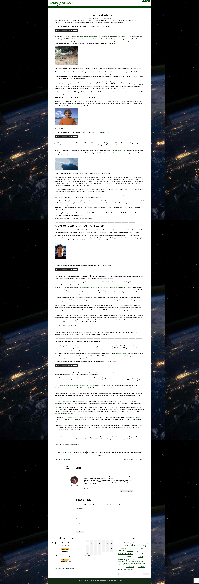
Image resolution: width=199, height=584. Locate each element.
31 (99, 553)
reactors (120, 567)
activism (126, 543)
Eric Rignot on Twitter (79, 219)
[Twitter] (145, 1)
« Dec (85, 555)
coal (119, 548)
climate (127, 545)
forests (132, 557)
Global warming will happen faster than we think (74, 84)
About (55, 7)
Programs (61, 7)
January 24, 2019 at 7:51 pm (127, 491)
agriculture (133, 543)
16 (95, 548)
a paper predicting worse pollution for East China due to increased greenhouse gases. (105, 288)
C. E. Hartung (90, 581)
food (128, 557)
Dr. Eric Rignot (87, 104)
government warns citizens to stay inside (115, 37)
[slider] (75, 30)
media (141, 559)
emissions (130, 551)
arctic (63, 452)
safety (124, 567)
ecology (82, 452)
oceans (134, 561)
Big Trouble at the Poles (62, 459)
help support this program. (128, 439)
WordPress (116, 581)
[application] (66, 30)
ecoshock (90, 452)
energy (136, 551)
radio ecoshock (135, 452)
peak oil (141, 561)
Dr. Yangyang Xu (132, 236)
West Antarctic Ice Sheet (118, 151)
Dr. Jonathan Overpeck (83, 411)
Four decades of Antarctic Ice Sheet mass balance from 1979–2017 (86, 195)
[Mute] (71, 30)
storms (147, 567)
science (99, 455)
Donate (87, 7)
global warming (111, 452)
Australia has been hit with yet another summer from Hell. (82, 37)
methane (146, 559)
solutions (141, 567)
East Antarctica (101, 153)
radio (126, 452)
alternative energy (142, 543)
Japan (138, 559)
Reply (86, 488)
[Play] (56, 30)
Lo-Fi (103, 26)
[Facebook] (143, 1)
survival (121, 569)
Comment (79, 509)
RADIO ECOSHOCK (61, 2)
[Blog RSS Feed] (149, 1)
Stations (75, 7)
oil (138, 561)
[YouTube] (147, 1)
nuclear (120, 561)
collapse (124, 548)
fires (124, 557)
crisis (129, 548)
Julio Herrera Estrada (120, 354)
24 (99, 551)
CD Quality (91, 26)
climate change (72, 452)
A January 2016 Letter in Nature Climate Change (69, 401)
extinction (120, 556)
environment (99, 452)
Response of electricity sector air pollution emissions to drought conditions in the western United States (107, 372)
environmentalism (139, 554)
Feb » (89, 555)
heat (120, 452)
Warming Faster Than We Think (67, 325)
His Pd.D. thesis (107, 356)
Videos (92, 7)
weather (129, 569)
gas (135, 556)
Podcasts (68, 7)
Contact (81, 7)
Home (50, 7)
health (130, 560)
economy (143, 548)
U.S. (125, 569)
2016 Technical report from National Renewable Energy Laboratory (76, 386)
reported (91, 151)
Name (78, 519)
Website (78, 527)
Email (78, 523)
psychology (121, 564)
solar (136, 567)
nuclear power (127, 561)
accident (120, 543)
